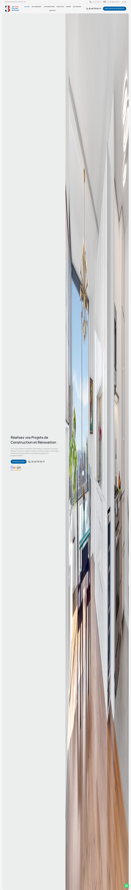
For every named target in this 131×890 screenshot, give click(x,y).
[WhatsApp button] (126, 885)
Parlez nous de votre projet (114, 8)
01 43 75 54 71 (37, 461)
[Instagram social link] (123, 2)
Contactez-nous (19, 461)
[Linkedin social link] (125, 2)
